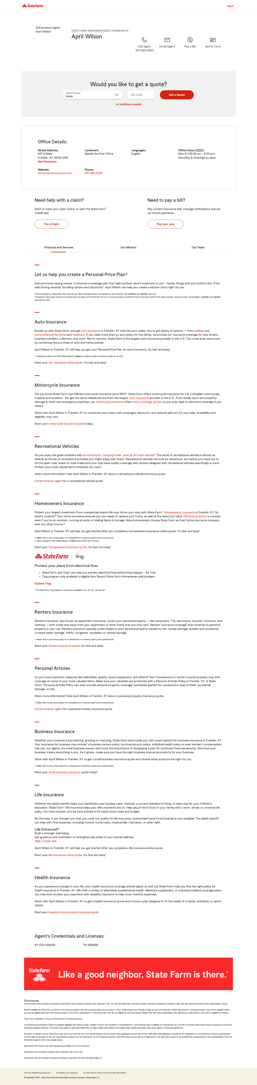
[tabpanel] (128, 157)
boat (126, 455)
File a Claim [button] (51, 224)
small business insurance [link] (64, 772)
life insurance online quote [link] (65, 855)
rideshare (78, 334)
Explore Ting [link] (43, 583)
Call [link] (37, 480)
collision (199, 330)
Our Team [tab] (198, 247)
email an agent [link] (52, 480)
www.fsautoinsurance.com (55, 173)
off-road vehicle (143, 455)
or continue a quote (128, 104)
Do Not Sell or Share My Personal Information (104, 1073)
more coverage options (147, 401)
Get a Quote (177, 94)
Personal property (195, 516)
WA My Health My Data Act (37, 1073)
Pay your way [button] (165, 224)
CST (200, 150)
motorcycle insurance (110, 401)
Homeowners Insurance (179, 512)
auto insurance (90, 330)
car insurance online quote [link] (66, 362)
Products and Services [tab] (58, 247)
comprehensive (44, 334)
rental (62, 334)
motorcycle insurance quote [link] (67, 423)
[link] (167, 49)
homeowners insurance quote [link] (68, 547)
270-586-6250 (94, 173)
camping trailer (112, 455)
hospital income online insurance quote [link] (74, 912)
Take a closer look (46, 841)
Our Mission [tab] (128, 247)
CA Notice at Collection (67, 1073)
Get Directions (47, 161)
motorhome (93, 455)
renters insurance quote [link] (64, 645)
